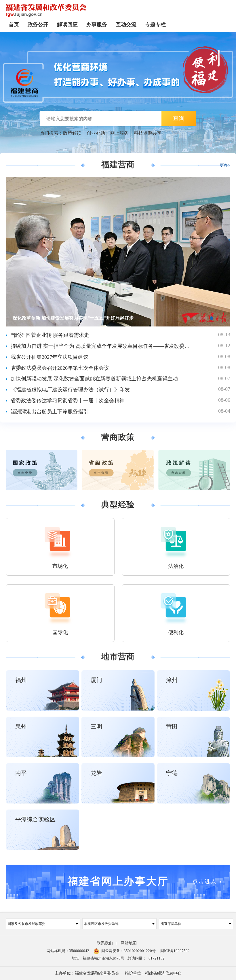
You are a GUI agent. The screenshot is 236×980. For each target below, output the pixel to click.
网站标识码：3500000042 (68, 951)
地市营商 (118, 657)
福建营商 (118, 164)
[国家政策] (41, 470)
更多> (225, 165)
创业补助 (96, 133)
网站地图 (129, 943)
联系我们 (105, 943)
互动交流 (126, 24)
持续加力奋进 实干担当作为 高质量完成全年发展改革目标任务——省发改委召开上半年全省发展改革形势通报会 (100, 346)
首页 (14, 24)
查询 (178, 118)
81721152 (157, 958)
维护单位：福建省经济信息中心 (153, 973)
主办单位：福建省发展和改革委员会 (87, 973)
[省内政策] (118, 470)
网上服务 (119, 133)
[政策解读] (194, 470)
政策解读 (72, 133)
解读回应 (67, 24)
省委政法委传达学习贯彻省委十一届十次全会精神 (68, 400)
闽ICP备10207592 (175, 951)
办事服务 (96, 24)
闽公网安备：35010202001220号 (128, 951)
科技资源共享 (147, 133)
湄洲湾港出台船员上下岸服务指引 (49, 411)
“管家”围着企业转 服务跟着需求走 (50, 335)
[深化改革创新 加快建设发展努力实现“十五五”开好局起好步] (118, 180)
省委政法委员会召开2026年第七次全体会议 (60, 368)
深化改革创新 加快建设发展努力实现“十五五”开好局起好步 (73, 318)
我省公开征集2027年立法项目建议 (49, 357)
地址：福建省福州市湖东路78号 (98, 958)
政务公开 (38, 24)
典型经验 (118, 505)
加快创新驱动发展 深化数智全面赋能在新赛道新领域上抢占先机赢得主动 (94, 379)
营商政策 (118, 437)
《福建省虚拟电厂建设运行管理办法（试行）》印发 (70, 390)
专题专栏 (155, 24)
